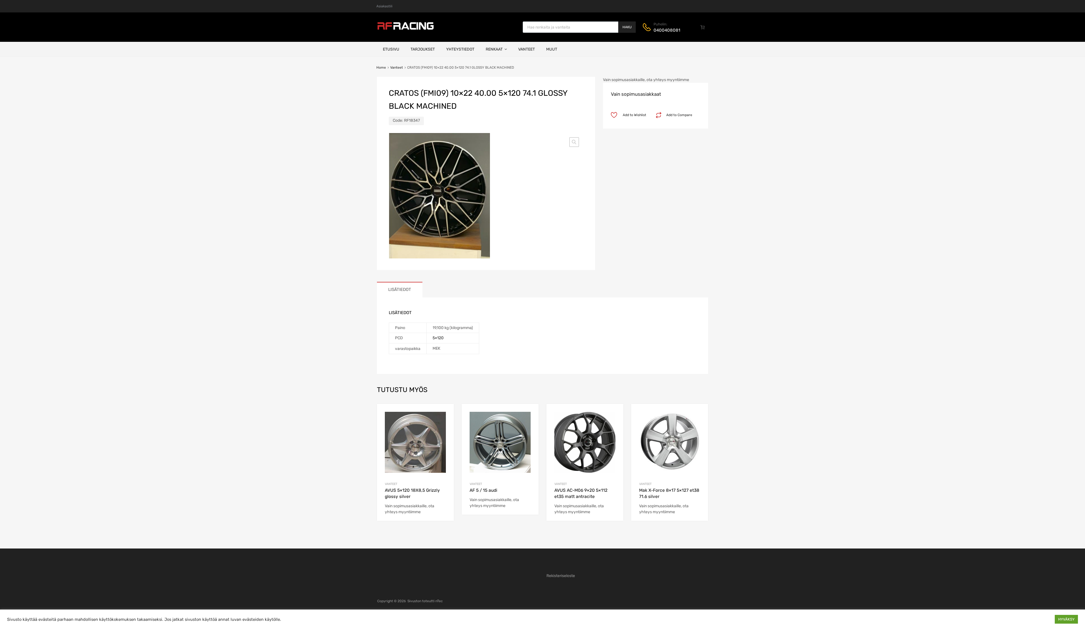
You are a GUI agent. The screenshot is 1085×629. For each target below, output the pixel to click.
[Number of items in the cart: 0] (702, 27)
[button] (574, 142)
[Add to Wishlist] (444, 414)
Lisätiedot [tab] (399, 289)
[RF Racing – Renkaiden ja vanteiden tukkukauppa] (405, 29)
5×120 (438, 338)
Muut (551, 49)
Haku (627, 27)
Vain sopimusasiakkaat (636, 94)
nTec (439, 601)
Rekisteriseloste (560, 575)
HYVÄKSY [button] (1066, 619)
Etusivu (391, 49)
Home (381, 67)
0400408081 (667, 30)
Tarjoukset (423, 49)
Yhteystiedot (460, 49)
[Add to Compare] (444, 424)
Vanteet (526, 49)
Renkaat (494, 49)
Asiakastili (384, 6)
